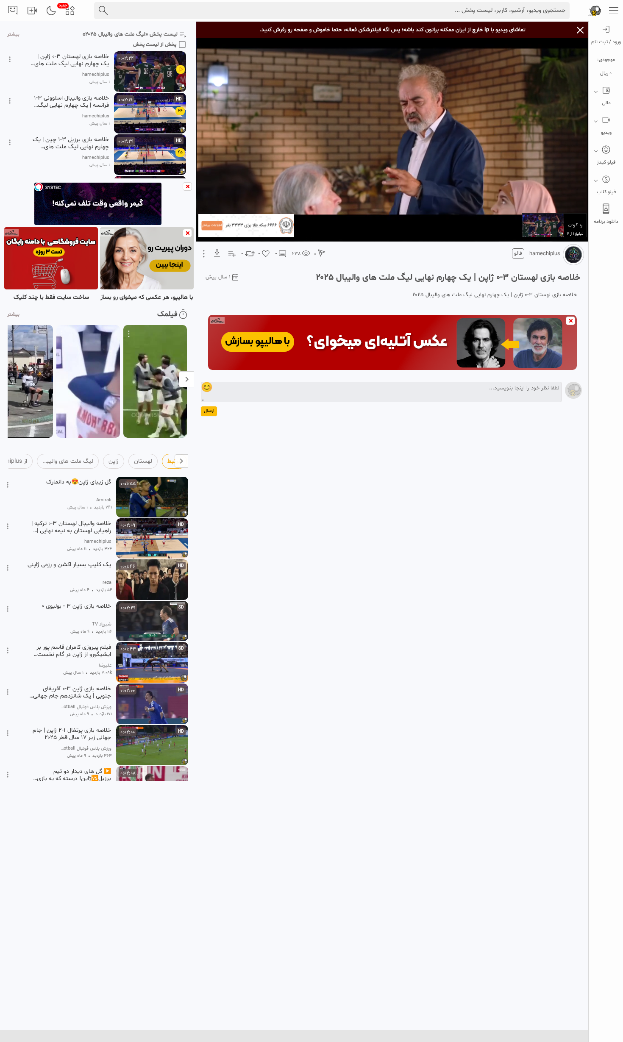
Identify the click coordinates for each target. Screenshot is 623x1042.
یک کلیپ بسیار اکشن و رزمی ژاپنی (69, 565)
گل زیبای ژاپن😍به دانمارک (78, 482)
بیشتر (13, 34)
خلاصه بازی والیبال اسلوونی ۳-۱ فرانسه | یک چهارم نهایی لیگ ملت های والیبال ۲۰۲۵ (71, 101)
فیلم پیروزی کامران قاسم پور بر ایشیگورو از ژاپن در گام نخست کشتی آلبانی (73, 651)
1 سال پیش (218, 277)
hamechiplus (544, 254)
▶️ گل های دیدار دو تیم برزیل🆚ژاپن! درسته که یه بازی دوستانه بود (74, 775)
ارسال (209, 411)
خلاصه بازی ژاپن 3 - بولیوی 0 (76, 606)
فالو (518, 253)
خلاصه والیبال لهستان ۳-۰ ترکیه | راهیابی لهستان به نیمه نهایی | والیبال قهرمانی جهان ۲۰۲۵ (71, 527)
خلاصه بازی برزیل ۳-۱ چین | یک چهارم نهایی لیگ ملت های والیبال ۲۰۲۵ (71, 143)
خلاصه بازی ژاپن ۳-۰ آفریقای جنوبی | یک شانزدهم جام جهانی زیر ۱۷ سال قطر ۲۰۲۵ (72, 692)
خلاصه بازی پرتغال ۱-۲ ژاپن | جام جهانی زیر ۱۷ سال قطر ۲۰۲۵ (72, 734)
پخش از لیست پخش (154, 44)
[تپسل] (38, 187)
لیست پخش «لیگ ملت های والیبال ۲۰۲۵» (130, 34)
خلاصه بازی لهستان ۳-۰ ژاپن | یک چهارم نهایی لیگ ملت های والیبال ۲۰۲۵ (71, 60)
